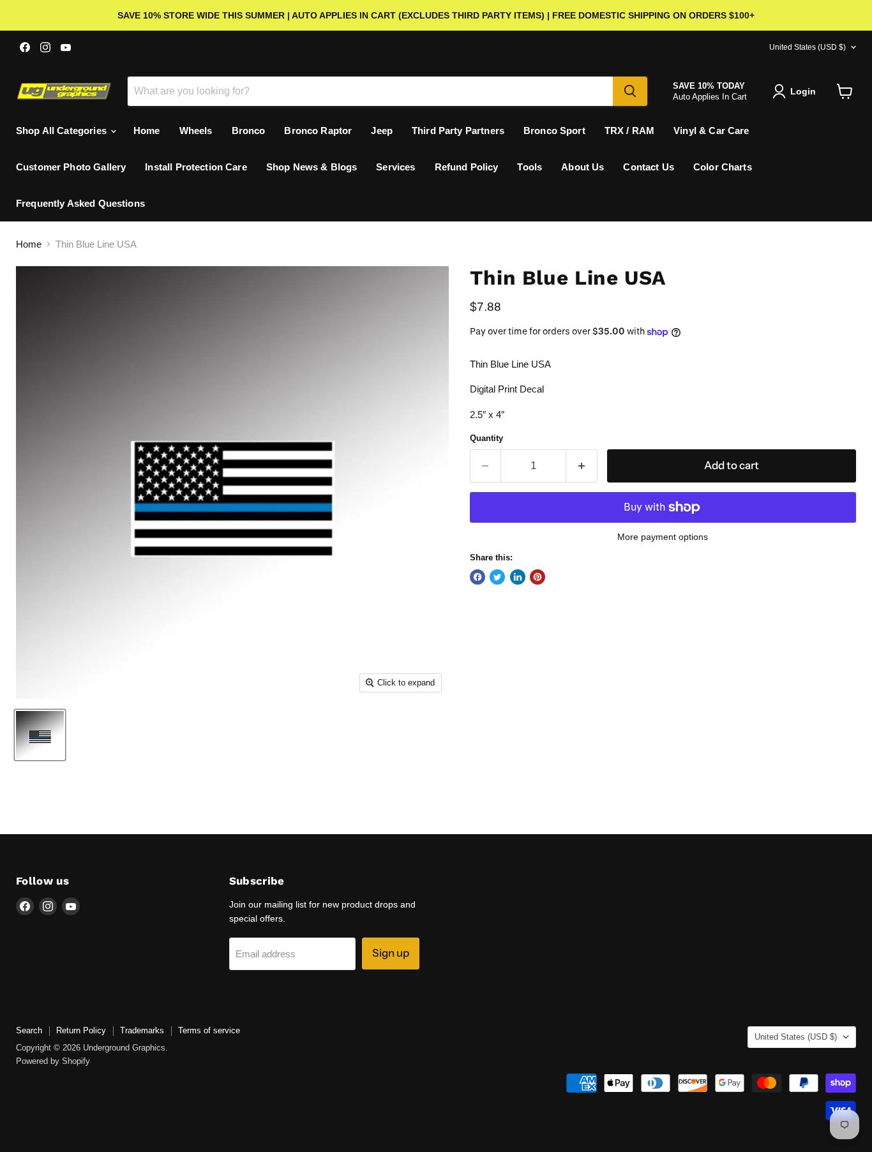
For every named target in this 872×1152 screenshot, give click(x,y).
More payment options (662, 537)
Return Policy (81, 1030)
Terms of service (209, 1030)
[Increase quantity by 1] (582, 465)
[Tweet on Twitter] (497, 577)
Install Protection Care (195, 166)
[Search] (630, 91)
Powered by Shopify (53, 1061)
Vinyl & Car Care (711, 130)
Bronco (249, 130)
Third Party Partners (458, 130)
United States (807, 47)
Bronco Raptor (318, 130)
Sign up (390, 952)
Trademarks (142, 1030)
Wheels (196, 130)
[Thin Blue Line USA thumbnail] (40, 735)
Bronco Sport (554, 130)
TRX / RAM (629, 130)
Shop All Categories (62, 130)
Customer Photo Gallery (71, 166)
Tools (529, 166)
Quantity (486, 438)
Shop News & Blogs (311, 166)
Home (146, 130)
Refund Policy (467, 166)
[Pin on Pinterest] (537, 577)
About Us (582, 166)
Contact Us (648, 166)
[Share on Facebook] (477, 577)
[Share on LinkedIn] (517, 577)
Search (29, 1030)
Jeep (382, 130)
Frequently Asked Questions (80, 203)
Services (395, 166)
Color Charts (722, 166)
